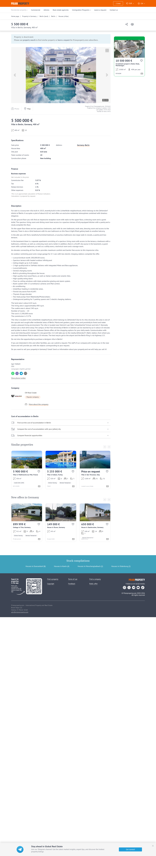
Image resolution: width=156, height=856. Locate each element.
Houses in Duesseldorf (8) (36, 566)
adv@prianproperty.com (19, 612)
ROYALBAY (118, 73)
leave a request (64, 40)
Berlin (87, 145)
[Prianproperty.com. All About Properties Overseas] (20, 3)
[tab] (60, 422)
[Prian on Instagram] (124, 587)
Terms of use (72, 579)
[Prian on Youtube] (138, 587)
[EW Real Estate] (17, 396)
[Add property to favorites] (39, 472)
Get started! (130, 849)
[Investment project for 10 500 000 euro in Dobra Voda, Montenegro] (129, 58)
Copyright (50, 584)
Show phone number (18, 378)
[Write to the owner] (39, 539)
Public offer (93, 584)
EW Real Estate (31, 393)
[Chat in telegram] (21, 373)
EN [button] (142, 3)
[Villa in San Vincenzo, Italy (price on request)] (95, 470)
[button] (118, 4)
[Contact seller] (39, 486)
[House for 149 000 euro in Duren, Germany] (61, 523)
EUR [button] (129, 3)
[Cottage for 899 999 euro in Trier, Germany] (26, 523)
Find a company (95, 579)
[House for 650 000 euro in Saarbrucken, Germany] (95, 523)
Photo (17, 109)
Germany (80, 145)
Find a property (52, 579)
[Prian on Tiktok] (142, 587)
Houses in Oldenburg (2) (120, 566)
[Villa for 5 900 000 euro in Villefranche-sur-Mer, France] (26, 470)
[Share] (126, 24)
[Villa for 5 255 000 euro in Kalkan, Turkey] (61, 470)
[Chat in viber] (17, 373)
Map (29, 109)
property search (29, 40)
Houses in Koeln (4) (61, 566)
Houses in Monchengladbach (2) (90, 566)
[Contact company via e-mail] (25, 373)
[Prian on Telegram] (133, 587)
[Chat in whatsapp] (12, 373)
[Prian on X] (129, 587)
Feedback (71, 584)
